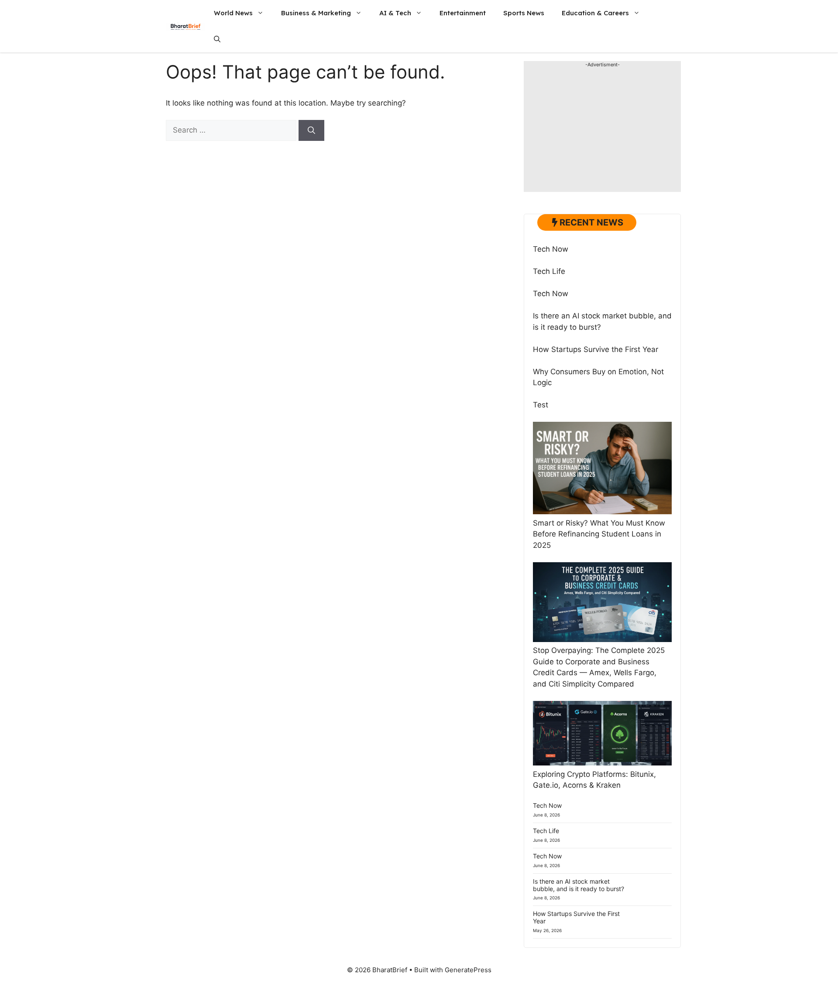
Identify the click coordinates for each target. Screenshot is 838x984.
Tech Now (550, 249)
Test (540, 404)
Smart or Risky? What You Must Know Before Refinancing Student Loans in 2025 (599, 534)
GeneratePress (468, 970)
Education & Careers (595, 13)
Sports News (523, 13)
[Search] (311, 130)
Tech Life (549, 271)
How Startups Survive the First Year (595, 349)
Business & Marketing (316, 13)
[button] (217, 39)
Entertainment (463, 13)
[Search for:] (232, 130)
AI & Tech (395, 13)
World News (233, 13)
